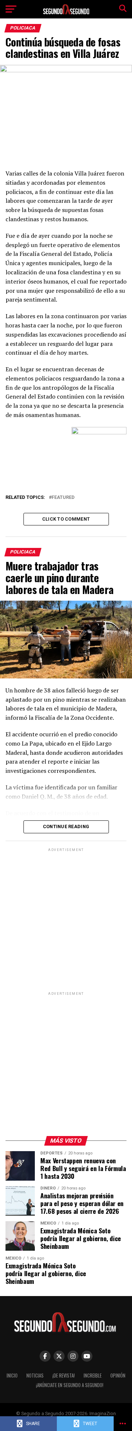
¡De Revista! (63, 1375)
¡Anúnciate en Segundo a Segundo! (69, 1385)
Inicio (12, 1375)
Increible (93, 1375)
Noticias (35, 1375)
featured (63, 497)
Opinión (117, 1375)
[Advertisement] (66, 919)
